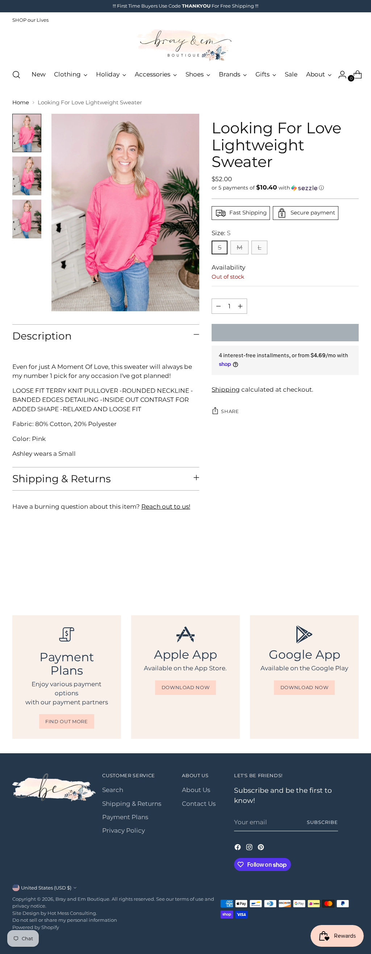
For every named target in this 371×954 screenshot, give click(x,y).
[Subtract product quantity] (218, 306)
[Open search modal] (16, 74)
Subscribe (322, 822)
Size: (221, 233)
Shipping (226, 389)
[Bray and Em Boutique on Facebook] (238, 848)
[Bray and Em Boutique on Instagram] (250, 848)
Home (20, 102)
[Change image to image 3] (26, 219)
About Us (196, 789)
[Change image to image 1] (26, 133)
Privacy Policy (123, 830)
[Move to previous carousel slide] (336, 576)
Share (230, 411)
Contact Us (199, 803)
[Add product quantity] (240, 306)
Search (112, 789)
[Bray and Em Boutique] (185, 45)
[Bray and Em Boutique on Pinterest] (261, 848)
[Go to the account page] (339, 74)
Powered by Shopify (35, 927)
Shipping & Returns (131, 803)
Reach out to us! (165, 506)
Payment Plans (125, 817)
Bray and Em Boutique (82, 899)
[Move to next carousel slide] (352, 576)
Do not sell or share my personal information (64, 920)
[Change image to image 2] (26, 176)
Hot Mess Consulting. (72, 913)
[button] (285, 187)
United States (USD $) (46, 888)
